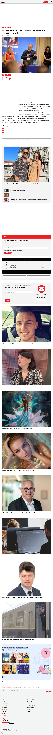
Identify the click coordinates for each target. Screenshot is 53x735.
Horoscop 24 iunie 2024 (9, 132)
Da (5, 242)
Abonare (7, 300)
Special (5, 715)
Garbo (10, 730)
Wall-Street (4, 730)
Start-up (17, 730)
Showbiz (5, 705)
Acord (28, 709)
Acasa (3, 687)
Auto (4, 713)
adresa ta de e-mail (8, 290)
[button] (49, 2)
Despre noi (29, 701)
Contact (29, 711)
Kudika (7, 730)
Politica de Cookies (31, 705)
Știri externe (5, 703)
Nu (5, 244)
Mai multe (41, 300)
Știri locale (5, 701)
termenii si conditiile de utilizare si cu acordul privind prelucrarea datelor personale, (19, 295)
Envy (12, 730)
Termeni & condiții (30, 707)
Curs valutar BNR (30, 699)
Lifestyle (5, 707)
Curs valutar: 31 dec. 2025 (26, 259)
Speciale (9, 27)
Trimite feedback (8, 252)
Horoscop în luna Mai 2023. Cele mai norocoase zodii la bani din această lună (21, 130)
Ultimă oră (5, 699)
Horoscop (5, 711)
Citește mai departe (7, 135)
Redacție (29, 703)
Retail (14, 730)
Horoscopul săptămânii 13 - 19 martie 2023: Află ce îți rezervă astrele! (19, 128)
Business (4, 27)
